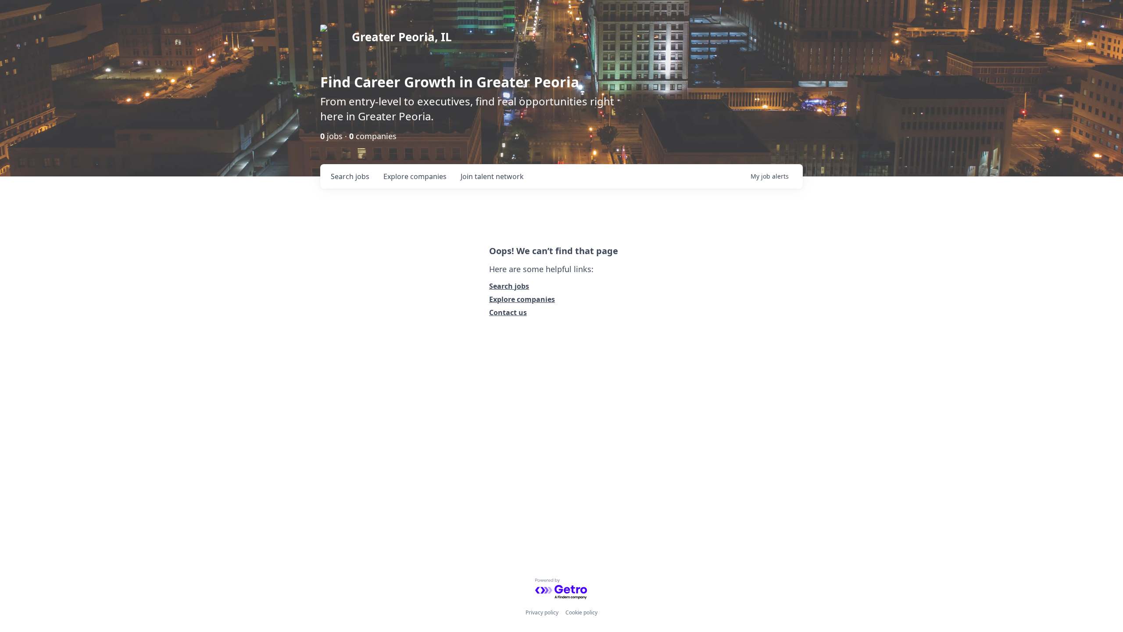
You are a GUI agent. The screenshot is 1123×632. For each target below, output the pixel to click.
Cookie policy (581, 612)
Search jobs (509, 286)
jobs (350, 176)
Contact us (508, 312)
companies (415, 176)
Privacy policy (542, 612)
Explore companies (522, 299)
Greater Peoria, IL (402, 37)
